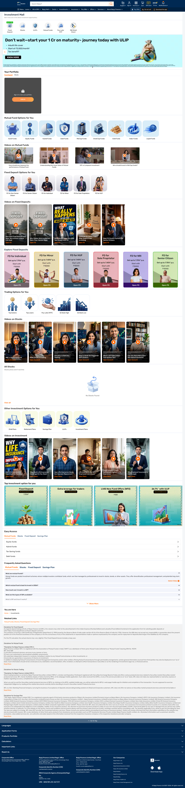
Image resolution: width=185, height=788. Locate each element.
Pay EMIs (137, 9)
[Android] (152, 768)
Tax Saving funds (13, 551)
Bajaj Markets (116, 771)
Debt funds (10, 556)
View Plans (9, 476)
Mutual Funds (10, 536)
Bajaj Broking (116, 777)
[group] (9, 27)
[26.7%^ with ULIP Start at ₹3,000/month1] (160, 526)
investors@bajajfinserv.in (87, 766)
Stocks (16, 75)
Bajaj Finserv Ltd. (117, 760)
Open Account (16, 62)
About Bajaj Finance (115, 10)
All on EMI (36, 10)
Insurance (76, 10)
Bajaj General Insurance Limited (121, 766)
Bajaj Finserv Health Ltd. (119, 779)
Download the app (161, 9)
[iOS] (159, 768)
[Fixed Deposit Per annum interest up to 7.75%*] (26, 526)
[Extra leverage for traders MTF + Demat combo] (71, 526)
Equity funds (11, 542)
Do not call (147, 9)
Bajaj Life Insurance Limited (120, 768)
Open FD (9, 242)
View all (7, 403)
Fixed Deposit (8, 75)
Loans (28, 10)
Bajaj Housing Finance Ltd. (120, 774)
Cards (55, 10)
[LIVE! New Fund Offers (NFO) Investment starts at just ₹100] (116, 526)
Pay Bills (85, 10)
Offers (93, 10)
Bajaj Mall (46, 10)
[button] (180, 52)
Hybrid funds (11, 547)
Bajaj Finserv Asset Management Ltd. (123, 782)
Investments (64, 10)
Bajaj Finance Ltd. (118, 763)
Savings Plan (42, 536)
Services (102, 10)
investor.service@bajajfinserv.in (52, 764)
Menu (22, 9)
